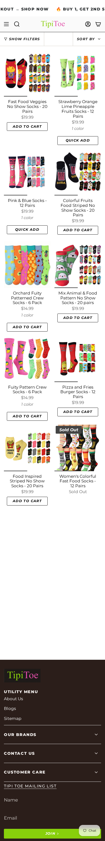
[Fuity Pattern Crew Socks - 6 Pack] (27, 358)
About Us (13, 698)
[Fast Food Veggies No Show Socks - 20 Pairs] (27, 73)
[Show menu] (6, 24)
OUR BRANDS (20, 734)
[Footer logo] (22, 675)
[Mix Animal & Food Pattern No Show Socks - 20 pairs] (77, 264)
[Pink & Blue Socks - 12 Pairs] (27, 172)
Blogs (10, 708)
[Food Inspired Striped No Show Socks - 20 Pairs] (27, 448)
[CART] (98, 24)
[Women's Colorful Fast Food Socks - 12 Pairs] (77, 448)
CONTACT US (19, 753)
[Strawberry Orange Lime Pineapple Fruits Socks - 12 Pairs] (77, 73)
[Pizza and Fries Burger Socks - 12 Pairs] (77, 358)
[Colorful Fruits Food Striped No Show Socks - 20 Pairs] (77, 172)
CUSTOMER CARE (25, 772)
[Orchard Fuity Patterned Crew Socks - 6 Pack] (27, 264)
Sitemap (12, 718)
